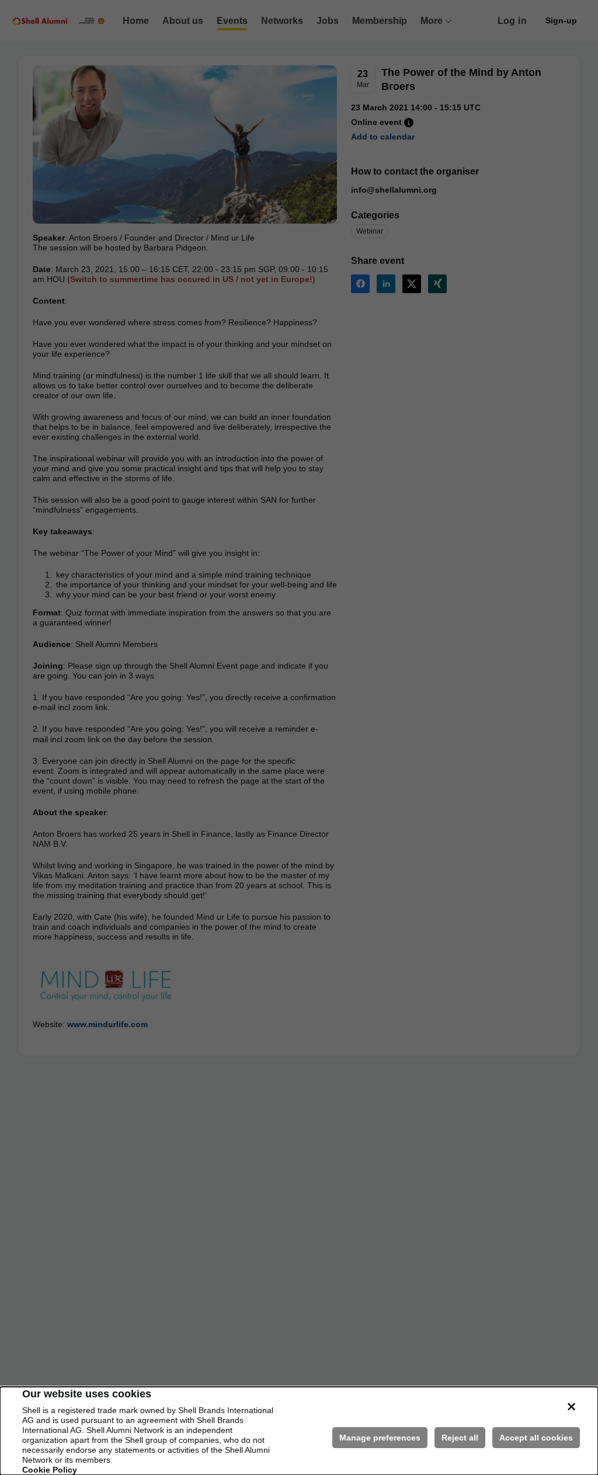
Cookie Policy (49, 1469)
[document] (299, 1431)
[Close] (571, 1407)
